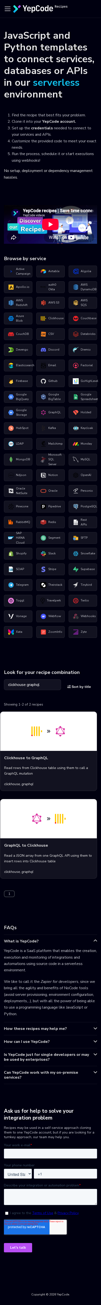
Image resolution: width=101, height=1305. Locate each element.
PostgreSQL (89, 506)
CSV (51, 334)
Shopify (21, 553)
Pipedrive (54, 506)
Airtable (53, 271)
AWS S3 (53, 303)
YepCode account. (59, 121)
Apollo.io (22, 287)
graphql (27, 784)
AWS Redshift (21, 302)
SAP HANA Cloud (20, 538)
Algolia (86, 271)
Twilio (85, 600)
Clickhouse (55, 318)
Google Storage (21, 412)
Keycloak (87, 428)
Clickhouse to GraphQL (26, 758)
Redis (52, 522)
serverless (56, 82)
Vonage (21, 616)
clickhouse (12, 784)
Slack (52, 553)
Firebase (22, 381)
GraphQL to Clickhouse (26, 845)
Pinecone (22, 506)
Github (53, 381)
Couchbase (88, 318)
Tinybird (86, 585)
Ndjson (21, 475)
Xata (19, 632)
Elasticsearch (24, 365)
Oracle (52, 491)
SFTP (84, 538)
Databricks (88, 334)
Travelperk (54, 600)
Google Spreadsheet (89, 396)
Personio (87, 491)
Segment (54, 538)
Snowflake (88, 553)
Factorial (87, 365)
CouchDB (22, 334)
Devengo (22, 350)
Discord (53, 350)
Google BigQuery (22, 396)
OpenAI (86, 475)
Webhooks (88, 616)
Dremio (86, 350)
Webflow (54, 616)
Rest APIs (84, 522)
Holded (86, 412)
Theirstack (55, 585)
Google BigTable (54, 396)
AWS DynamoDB (89, 287)
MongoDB (23, 459)
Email (52, 365)
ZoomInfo (55, 632)
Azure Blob (20, 318)
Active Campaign (23, 271)
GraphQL (54, 412)
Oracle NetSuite (21, 491)
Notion (53, 475)
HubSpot (22, 428)
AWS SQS (84, 302)
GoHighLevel (89, 381)
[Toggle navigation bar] (7, 8)
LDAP (20, 444)
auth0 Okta (52, 287)
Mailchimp (55, 444)
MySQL (85, 459)
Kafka (52, 428)
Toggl (20, 600)
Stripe (52, 569)
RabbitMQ (23, 522)
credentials (42, 128)
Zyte (84, 632)
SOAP (20, 569)
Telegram (22, 585)
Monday (86, 444)
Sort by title (81, 687)
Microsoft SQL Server (55, 459)
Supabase (88, 569)
